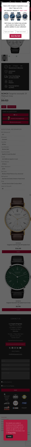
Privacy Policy (12, 432)
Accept (9, 436)
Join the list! (15, 36)
